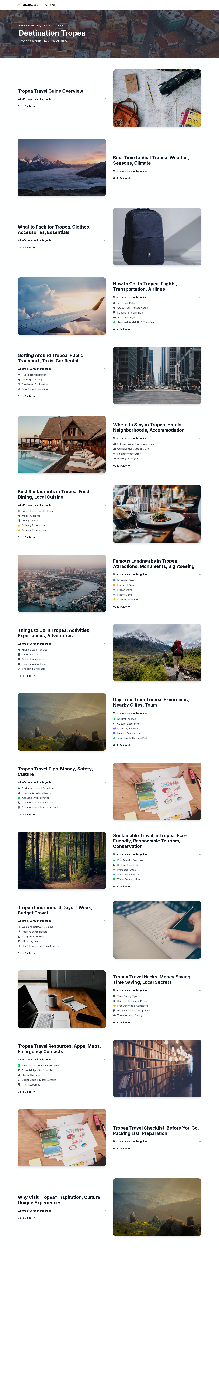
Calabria (48, 25)
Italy (39, 25)
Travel (51, 4)
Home (22, 25)
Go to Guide (24, 106)
